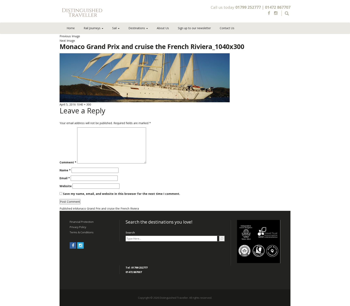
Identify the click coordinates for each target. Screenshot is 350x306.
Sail (114, 28)
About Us (163, 28)
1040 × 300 (84, 104)
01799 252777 (248, 7)
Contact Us (227, 28)
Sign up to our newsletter (194, 28)
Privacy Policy (78, 227)
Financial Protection (82, 222)
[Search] (221, 238)
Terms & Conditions (82, 232)
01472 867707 (277, 7)
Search (130, 232)
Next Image (67, 41)
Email (65, 178)
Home (71, 28)
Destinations (137, 28)
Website (66, 186)
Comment (68, 162)
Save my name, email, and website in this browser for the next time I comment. (121, 194)
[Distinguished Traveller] (106, 12)
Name (65, 170)
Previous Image (70, 36)
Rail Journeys (92, 28)
